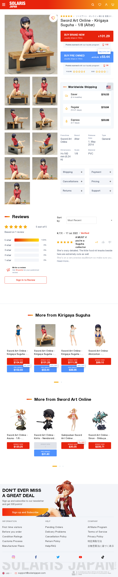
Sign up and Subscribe (25, 512)
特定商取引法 (95, 541)
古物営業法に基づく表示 (101, 546)
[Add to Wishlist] (53, 18)
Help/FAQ (50, 546)
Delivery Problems (55, 531)
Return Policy (52, 541)
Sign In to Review (25, 280)
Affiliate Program (97, 527)
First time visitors (12, 527)
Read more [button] (62, 261)
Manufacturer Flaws (13, 546)
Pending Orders (54, 527)
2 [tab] (62, 383)
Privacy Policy (95, 536)
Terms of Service (97, 531)
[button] (66, 16)
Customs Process (12, 541)
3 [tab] (64, 467)
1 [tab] (55, 383)
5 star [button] (8, 240)
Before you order (12, 531)
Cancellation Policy (56, 536)
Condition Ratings (12, 536)
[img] (65, 242)
